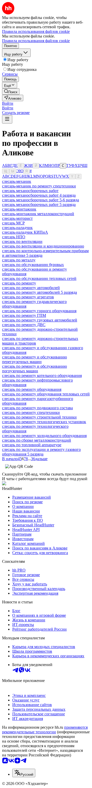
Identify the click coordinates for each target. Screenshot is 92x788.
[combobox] (23, 773)
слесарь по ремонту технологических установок (44, 422)
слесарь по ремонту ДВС (23, 324)
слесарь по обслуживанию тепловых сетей (39, 278)
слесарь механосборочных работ (30, 190)
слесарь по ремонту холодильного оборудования (44, 435)
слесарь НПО (13, 237)
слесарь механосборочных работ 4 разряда (39, 195)
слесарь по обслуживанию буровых (33, 264)
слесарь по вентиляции (22, 241)
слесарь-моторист (17, 218)
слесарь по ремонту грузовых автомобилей (39, 320)
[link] (10, 91)
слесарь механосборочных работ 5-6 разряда (40, 200)
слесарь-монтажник (19, 209)
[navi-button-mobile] (7, 119)
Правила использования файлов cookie (36, 41)
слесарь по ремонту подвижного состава (37, 408)
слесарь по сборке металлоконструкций (36, 440)
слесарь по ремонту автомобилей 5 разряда (39, 292)
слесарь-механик (16, 181)
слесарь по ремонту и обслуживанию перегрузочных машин (34, 359)
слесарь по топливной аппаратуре (31, 445)
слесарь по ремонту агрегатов (28, 297)
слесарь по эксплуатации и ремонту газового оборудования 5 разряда (41, 451)
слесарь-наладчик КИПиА (25, 232)
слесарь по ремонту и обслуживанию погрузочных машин (34, 368)
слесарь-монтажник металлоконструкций (38, 214)
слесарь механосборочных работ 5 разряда (39, 204)
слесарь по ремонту (19, 283)
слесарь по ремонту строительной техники (39, 417)
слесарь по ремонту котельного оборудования (42, 375)
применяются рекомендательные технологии (45, 729)
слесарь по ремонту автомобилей (31, 288)
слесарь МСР (13, 223)
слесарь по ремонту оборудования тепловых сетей (46, 394)
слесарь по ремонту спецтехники (31, 412)
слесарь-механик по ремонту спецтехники (39, 186)
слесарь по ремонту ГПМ (24, 315)
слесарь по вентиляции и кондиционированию (43, 246)
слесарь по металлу (19, 260)
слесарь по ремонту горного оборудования (39, 311)
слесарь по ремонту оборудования (31, 389)
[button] (7, 103)
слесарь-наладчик (17, 227)
